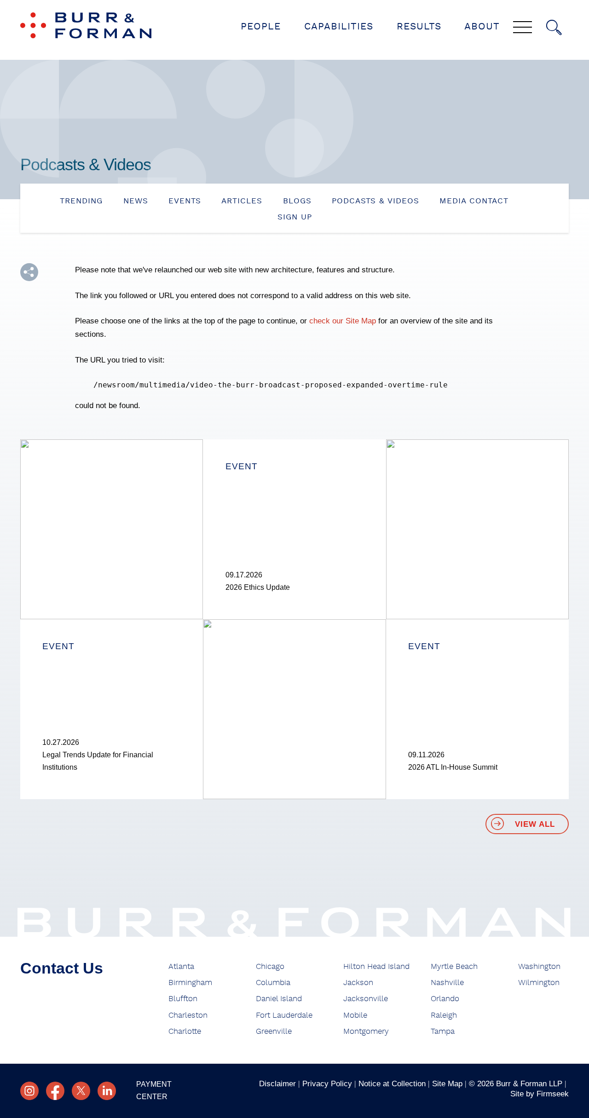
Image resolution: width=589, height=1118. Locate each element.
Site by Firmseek (539, 1093)
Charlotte (184, 1031)
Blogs (297, 201)
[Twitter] (81, 1091)
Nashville (447, 982)
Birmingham (190, 982)
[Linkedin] (107, 1091)
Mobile (355, 1015)
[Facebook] (55, 1091)
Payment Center (154, 1090)
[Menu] (522, 28)
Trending (81, 201)
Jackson (358, 982)
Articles (241, 201)
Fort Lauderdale (284, 1015)
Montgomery (366, 1031)
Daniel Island (279, 999)
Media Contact (473, 201)
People (261, 26)
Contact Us (61, 968)
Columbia (273, 982)
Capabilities (338, 26)
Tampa (443, 1031)
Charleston (188, 1015)
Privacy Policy (327, 1083)
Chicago (270, 966)
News (135, 201)
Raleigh (444, 1015)
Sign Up (294, 217)
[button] (29, 272)
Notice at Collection (392, 1083)
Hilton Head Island (376, 966)
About (482, 26)
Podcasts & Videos (375, 201)
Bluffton (182, 999)
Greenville (274, 1031)
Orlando (445, 999)
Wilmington (539, 982)
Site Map (447, 1083)
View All (535, 824)
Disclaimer (277, 1083)
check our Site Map (342, 320)
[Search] (554, 27)
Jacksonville (365, 999)
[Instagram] (29, 1091)
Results (419, 26)
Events (184, 201)
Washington (539, 966)
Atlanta (181, 966)
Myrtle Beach (454, 966)
